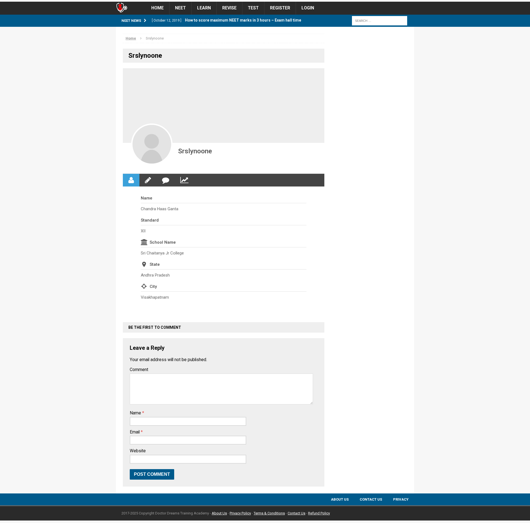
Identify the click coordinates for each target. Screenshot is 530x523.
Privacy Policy (240, 513)
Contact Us (371, 499)
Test (253, 8)
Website (138, 450)
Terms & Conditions (269, 513)
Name (146, 198)
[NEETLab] (265, 1)
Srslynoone (195, 151)
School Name (163, 242)
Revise (229, 8)
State (155, 264)
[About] (131, 180)
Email (135, 432)
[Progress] (184, 180)
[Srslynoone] (152, 144)
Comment (139, 369)
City (153, 286)
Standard (150, 220)
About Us (340, 499)
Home (157, 8)
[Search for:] (379, 20)
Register (280, 8)
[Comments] (166, 180)
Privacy (401, 499)
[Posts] (148, 180)
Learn (204, 8)
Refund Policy (319, 513)
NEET (180, 8)
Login (307, 8)
